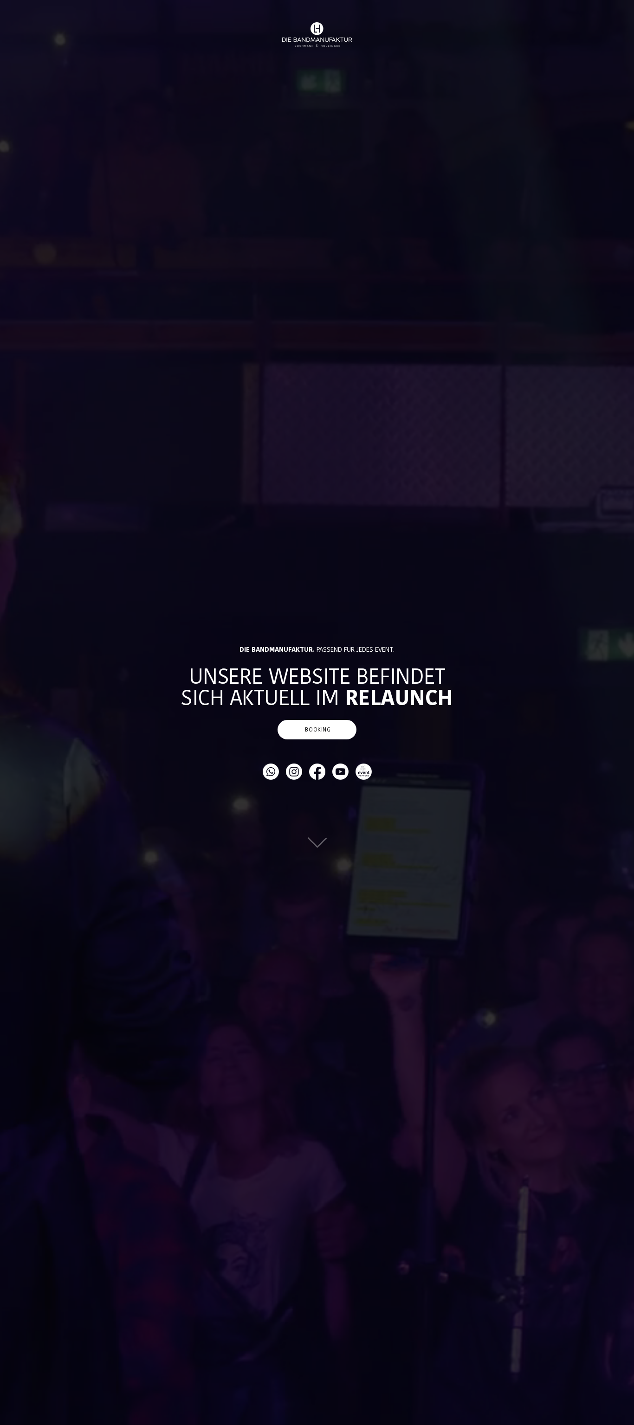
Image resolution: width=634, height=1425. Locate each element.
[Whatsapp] (271, 772)
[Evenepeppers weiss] (364, 772)
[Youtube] (340, 772)
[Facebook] (317, 772)
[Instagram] (294, 772)
